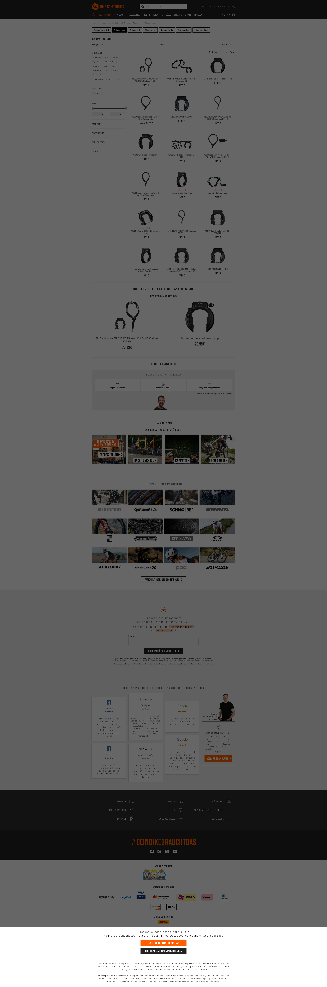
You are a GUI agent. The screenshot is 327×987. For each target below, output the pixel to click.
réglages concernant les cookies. (196, 935)
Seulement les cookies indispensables (163, 951)
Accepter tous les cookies (161, 943)
